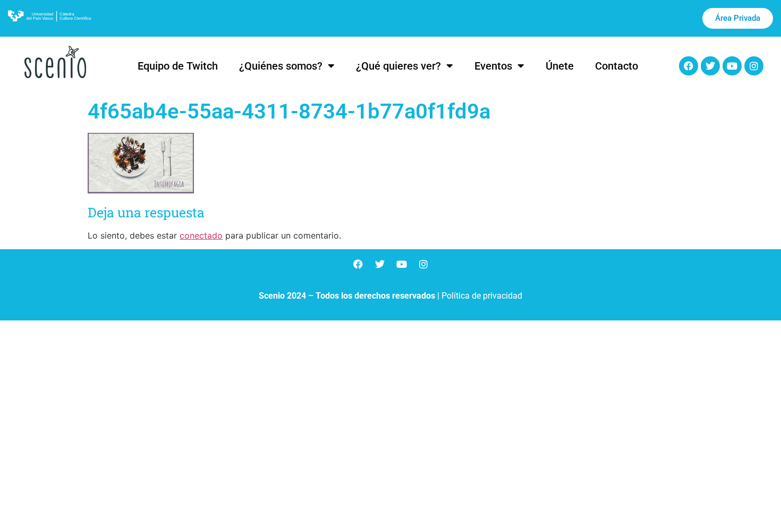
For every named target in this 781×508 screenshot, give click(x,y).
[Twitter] (710, 65)
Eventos (493, 66)
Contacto (616, 66)
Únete (560, 66)
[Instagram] (753, 65)
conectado (201, 235)
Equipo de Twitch (178, 66)
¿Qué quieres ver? (398, 66)
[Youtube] (732, 65)
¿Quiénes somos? (280, 66)
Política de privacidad (482, 296)
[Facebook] (688, 65)
